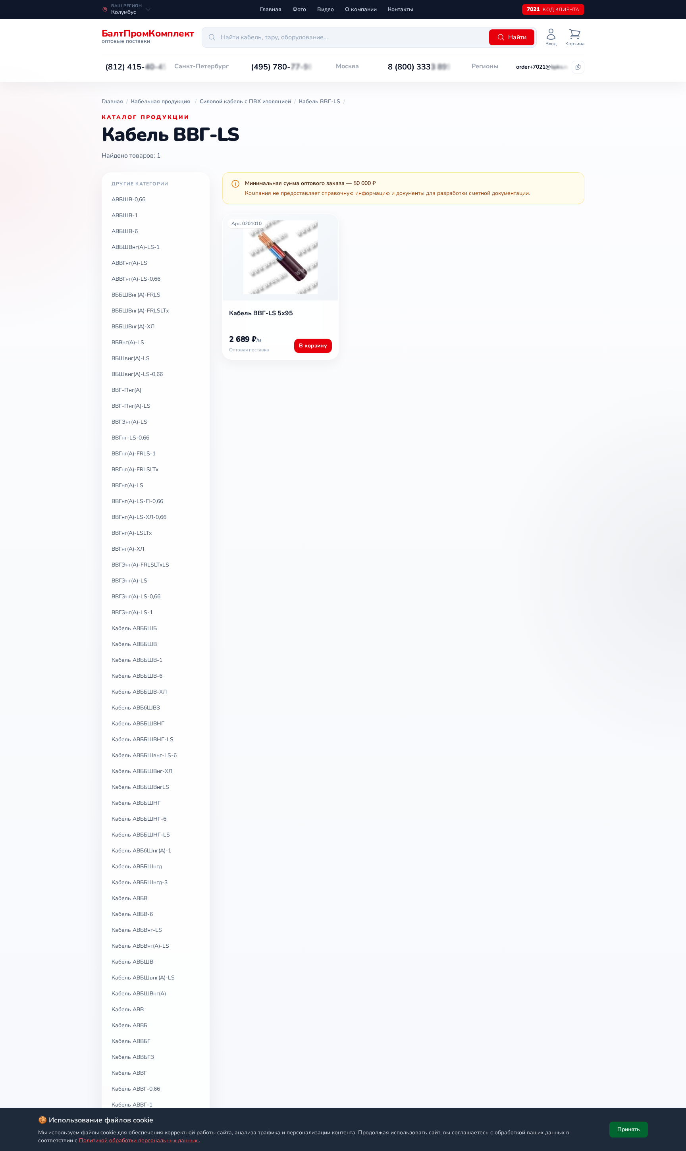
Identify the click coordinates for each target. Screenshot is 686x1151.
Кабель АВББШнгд (137, 866)
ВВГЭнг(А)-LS (129, 580)
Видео (325, 9)
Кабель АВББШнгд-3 (140, 882)
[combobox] (344, 37)
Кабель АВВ (128, 1009)
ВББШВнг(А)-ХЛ (133, 326)
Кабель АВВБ (129, 1025)
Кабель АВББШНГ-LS (141, 835)
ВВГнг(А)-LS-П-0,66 (137, 501)
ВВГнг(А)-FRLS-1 (134, 453)
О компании (361, 9)
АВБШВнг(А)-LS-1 (136, 247)
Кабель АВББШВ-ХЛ (139, 692)
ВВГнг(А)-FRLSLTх (135, 469)
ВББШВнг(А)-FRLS (136, 295)
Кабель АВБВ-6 (132, 914)
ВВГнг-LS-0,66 (130, 438)
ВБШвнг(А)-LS (131, 358)
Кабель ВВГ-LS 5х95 (261, 313)
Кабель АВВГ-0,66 (136, 1089)
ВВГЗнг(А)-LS (129, 422)
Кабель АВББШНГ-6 (139, 819)
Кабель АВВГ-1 (132, 1105)
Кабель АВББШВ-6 (137, 676)
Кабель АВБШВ (132, 962)
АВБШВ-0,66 (128, 199)
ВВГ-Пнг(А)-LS (131, 406)
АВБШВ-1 (125, 215)
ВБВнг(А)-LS (128, 342)
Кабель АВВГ (129, 1073)
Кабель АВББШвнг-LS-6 (144, 755)
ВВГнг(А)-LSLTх (132, 533)
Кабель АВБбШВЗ (136, 707)
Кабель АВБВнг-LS (137, 930)
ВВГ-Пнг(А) (126, 390)
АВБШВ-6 (125, 231)
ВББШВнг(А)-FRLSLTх (140, 310)
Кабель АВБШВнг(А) (139, 993)
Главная (270, 9)
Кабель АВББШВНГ (138, 723)
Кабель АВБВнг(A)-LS (140, 946)
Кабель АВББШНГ (136, 803)
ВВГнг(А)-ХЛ (128, 549)
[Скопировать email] (578, 67)
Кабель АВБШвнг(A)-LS (143, 977)
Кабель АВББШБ (134, 628)
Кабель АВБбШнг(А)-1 (141, 850)
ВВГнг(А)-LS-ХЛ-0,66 (139, 517)
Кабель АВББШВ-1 (137, 660)
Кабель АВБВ (129, 898)
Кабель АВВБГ (131, 1041)
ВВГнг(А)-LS (127, 485)
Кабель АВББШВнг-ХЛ (142, 771)
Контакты (400, 9)
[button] (136, 67)
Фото (299, 9)
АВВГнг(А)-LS (129, 263)
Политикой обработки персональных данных (139, 1140)
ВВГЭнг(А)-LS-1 (132, 612)
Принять (628, 1129)
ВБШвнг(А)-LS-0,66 (137, 374)
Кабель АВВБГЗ (133, 1057)
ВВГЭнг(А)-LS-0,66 (136, 596)
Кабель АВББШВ (134, 644)
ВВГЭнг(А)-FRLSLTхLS (140, 565)
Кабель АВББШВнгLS (140, 787)
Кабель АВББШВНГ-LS (142, 739)
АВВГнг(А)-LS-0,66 (136, 279)
